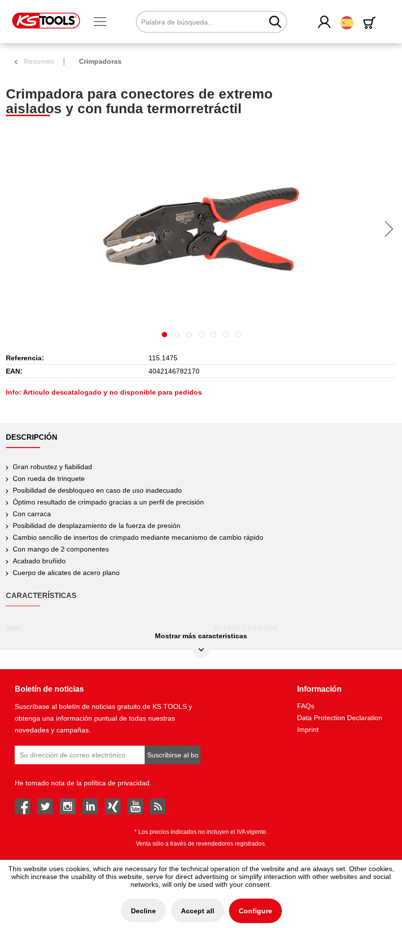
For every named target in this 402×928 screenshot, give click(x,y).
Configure (255, 911)
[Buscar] (275, 21)
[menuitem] (104, 22)
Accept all (197, 911)
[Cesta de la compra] (371, 23)
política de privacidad (117, 783)
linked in (90, 806)
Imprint (308, 729)
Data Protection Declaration (339, 718)
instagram (67, 806)
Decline (143, 911)
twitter (45, 806)
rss (158, 806)
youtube (135, 806)
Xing (113, 806)
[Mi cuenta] (325, 22)
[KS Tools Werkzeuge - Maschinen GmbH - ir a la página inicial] (46, 20)
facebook (22, 806)
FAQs (305, 706)
